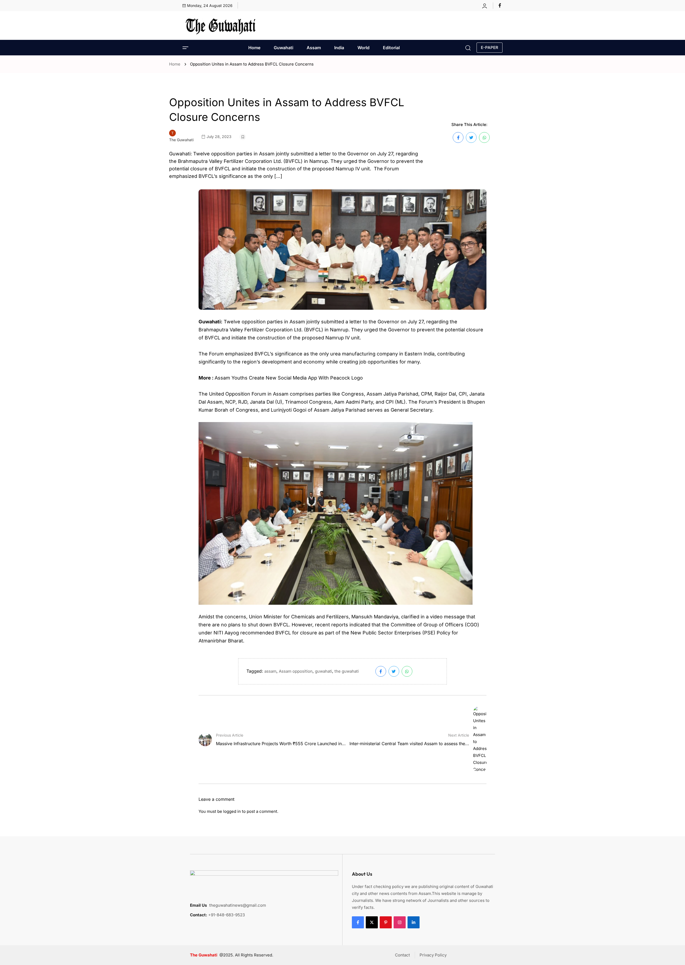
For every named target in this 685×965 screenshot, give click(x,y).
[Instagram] (400, 922)
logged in (232, 811)
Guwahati (283, 47)
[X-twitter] (372, 922)
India (339, 47)
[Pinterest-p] (386, 922)
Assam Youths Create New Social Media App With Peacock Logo (289, 378)
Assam (314, 47)
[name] (500, 5)
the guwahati (346, 671)
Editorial (391, 47)
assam (270, 671)
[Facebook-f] (358, 922)
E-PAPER (489, 47)
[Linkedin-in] (414, 922)
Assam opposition (296, 671)
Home (254, 47)
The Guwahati (181, 139)
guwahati (323, 671)
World (363, 47)
